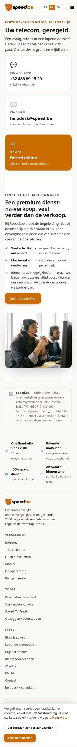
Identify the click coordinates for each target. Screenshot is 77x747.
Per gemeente (15, 578)
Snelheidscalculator (19, 604)
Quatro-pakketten (18, 557)
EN (58, 7)
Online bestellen (23, 298)
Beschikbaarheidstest (20, 597)
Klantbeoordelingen (19, 659)
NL (52, 7)
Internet (11, 542)
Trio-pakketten (15, 549)
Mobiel (10, 564)
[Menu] (72, 7)
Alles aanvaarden (19, 738)
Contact (10, 680)
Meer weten (60, 717)
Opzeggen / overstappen (23, 618)
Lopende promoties (19, 644)
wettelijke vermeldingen (44, 420)
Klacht (9, 673)
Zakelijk (10, 666)
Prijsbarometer (16, 652)
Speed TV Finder (17, 611)
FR (45, 7)
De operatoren (15, 571)
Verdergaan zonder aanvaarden (30, 728)
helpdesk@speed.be (30, 411)
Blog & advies (15, 637)
